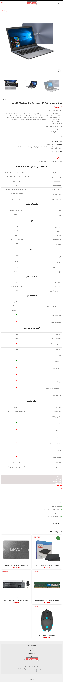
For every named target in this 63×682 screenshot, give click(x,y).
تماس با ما (31, 651)
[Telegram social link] (52, 152)
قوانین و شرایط (31, 653)
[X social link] (56, 152)
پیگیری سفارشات (32, 646)
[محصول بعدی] (2, 99)
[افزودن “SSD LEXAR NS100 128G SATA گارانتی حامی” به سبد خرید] (16, 561)
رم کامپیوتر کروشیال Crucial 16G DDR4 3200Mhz (47, 600)
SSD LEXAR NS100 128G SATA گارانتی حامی (16, 565)
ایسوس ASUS (55, 144)
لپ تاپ (49, 144)
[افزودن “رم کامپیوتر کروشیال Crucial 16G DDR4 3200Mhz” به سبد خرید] (46, 596)
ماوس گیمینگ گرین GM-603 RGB (46, 635)
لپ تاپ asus (17, 147)
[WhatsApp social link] (54, 152)
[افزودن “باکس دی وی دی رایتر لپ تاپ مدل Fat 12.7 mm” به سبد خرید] (46, 561)
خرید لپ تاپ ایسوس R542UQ (50, 147)
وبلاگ (31, 648)
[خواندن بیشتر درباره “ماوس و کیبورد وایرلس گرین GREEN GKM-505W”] (16, 596)
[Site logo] (31, 3)
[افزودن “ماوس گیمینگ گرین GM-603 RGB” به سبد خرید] (46, 631)
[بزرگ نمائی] (59, 71)
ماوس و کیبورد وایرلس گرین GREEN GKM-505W (16, 600)
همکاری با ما (31, 656)
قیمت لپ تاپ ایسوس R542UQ (34, 147)
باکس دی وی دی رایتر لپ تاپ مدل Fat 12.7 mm (47, 565)
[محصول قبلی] (5, 99)
